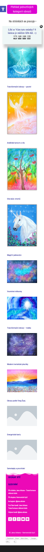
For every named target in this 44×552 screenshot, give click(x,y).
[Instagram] (19, 519)
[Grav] (27, 519)
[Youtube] (23, 519)
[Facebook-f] (10, 519)
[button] (3, 9)
